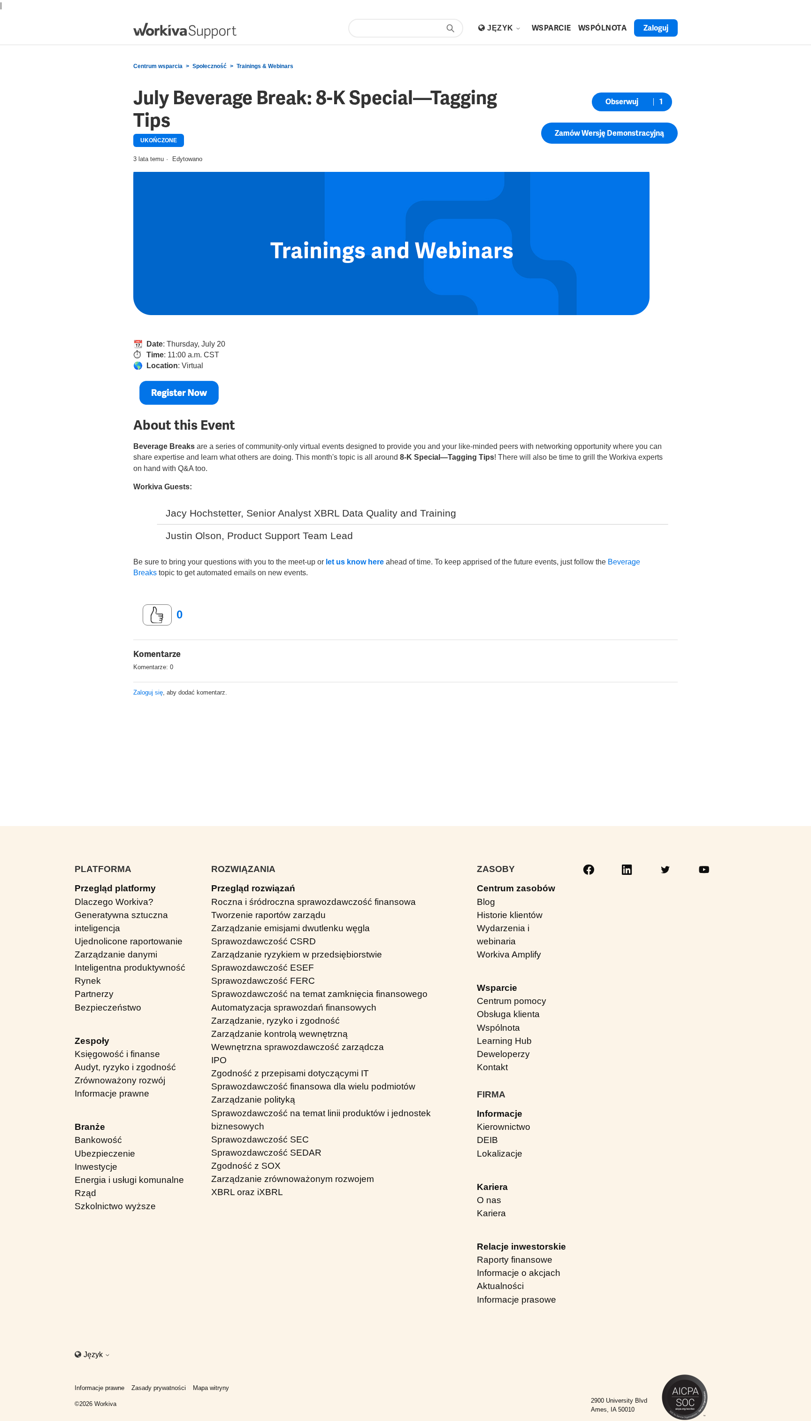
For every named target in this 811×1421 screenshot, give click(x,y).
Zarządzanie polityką (253, 1099)
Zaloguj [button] (655, 28)
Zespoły (92, 1041)
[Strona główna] (185, 30)
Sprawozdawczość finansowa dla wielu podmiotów (313, 1086)
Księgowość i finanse (117, 1054)
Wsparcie (497, 988)
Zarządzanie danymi (116, 954)
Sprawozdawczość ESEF (262, 968)
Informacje (499, 1114)
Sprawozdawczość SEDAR (266, 1153)
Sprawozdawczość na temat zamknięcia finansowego (319, 994)
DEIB (487, 1140)
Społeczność (209, 66)
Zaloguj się (148, 692)
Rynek (88, 981)
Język (501, 28)
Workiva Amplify (509, 954)
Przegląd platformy (115, 888)
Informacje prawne (112, 1093)
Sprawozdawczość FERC (263, 981)
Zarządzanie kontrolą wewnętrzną (279, 1034)
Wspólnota (498, 1028)
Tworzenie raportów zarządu (268, 915)
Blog (486, 902)
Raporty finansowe (514, 1260)
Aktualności (500, 1286)
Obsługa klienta (508, 1014)
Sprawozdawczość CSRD (263, 941)
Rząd (85, 1193)
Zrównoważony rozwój (120, 1080)
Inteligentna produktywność (130, 968)
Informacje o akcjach (518, 1273)
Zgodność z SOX (246, 1166)
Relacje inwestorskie (521, 1246)
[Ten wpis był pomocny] (157, 615)
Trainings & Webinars (265, 66)
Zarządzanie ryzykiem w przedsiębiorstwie (296, 954)
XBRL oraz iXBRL (247, 1192)
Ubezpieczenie (105, 1153)
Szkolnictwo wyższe (115, 1206)
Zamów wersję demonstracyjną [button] (609, 133)
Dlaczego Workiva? (114, 902)
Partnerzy (94, 994)
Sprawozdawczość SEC (260, 1139)
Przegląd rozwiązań (253, 888)
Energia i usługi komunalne (129, 1180)
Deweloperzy (503, 1054)
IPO (219, 1060)
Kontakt (492, 1067)
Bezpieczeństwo (108, 1007)
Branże (90, 1127)
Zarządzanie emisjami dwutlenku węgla (290, 928)
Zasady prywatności (158, 1387)
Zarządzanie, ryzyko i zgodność (275, 1021)
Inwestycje (96, 1167)
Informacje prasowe (516, 1300)
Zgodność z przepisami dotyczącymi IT (290, 1073)
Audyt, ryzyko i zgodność (125, 1067)
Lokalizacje (499, 1153)
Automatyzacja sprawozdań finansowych (293, 1007)
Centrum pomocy (511, 1001)
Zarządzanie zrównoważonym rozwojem (292, 1179)
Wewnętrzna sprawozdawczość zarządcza (297, 1047)
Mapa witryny (211, 1387)
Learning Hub (504, 1041)
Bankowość (98, 1140)
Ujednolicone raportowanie (129, 941)
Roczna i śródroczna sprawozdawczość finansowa (313, 902)
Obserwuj (621, 102)
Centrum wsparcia (158, 66)
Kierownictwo (503, 1127)
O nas (489, 1200)
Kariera (492, 1187)
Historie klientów (510, 915)
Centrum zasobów (516, 888)
